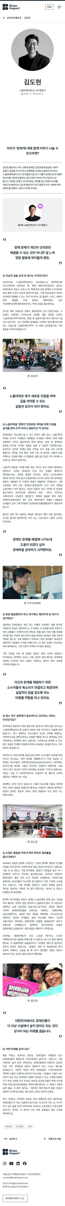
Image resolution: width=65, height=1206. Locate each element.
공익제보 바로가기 (13, 1198)
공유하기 (13, 1139)
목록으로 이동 (54, 1139)
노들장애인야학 (10, 318)
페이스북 (37, 94)
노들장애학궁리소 (25, 282)
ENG (49, 7)
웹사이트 (25, 94)
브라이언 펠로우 (13, 17)
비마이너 (46, 729)
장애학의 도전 (9, 874)
